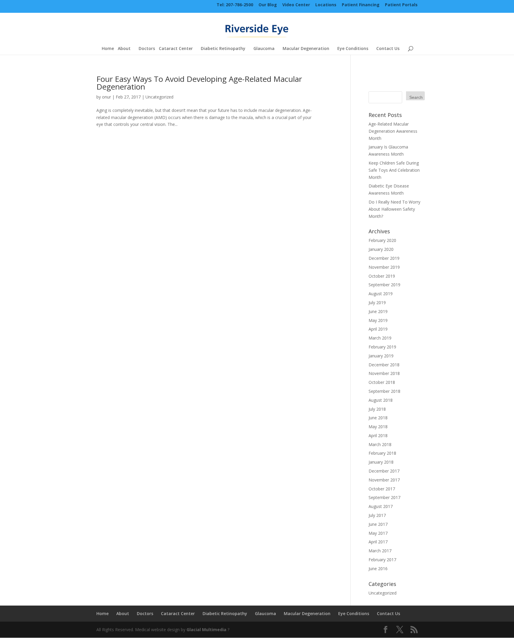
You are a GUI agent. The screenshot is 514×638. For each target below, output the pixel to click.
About (124, 48)
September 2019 (384, 284)
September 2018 (384, 391)
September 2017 (384, 497)
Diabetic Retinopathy (223, 48)
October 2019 (382, 276)
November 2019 (384, 267)
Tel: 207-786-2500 (235, 5)
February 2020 (382, 240)
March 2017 (380, 550)
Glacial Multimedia (206, 629)
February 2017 (382, 559)
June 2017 (378, 524)
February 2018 (382, 453)
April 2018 (378, 435)
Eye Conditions (352, 48)
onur (106, 97)
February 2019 (382, 347)
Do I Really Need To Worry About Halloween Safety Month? (394, 209)
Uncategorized (159, 97)
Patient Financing (361, 5)
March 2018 (380, 444)
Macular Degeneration (306, 48)
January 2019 (381, 356)
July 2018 (377, 409)
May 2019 (378, 320)
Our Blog (267, 5)
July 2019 (377, 302)
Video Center (296, 5)
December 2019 (384, 258)
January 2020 (381, 249)
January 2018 (381, 462)
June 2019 (378, 311)
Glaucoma (264, 48)
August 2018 (381, 400)
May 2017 (378, 533)
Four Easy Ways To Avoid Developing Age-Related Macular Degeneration (199, 83)
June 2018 (378, 417)
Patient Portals (401, 5)
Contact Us (387, 48)
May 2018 (378, 426)
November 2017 (384, 480)
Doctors (147, 48)
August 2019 (381, 293)
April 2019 (378, 329)
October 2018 (382, 382)
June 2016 (378, 568)
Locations (325, 5)
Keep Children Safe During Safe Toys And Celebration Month (394, 170)
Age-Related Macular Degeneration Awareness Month (393, 131)
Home (108, 48)
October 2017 (382, 489)
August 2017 (381, 506)
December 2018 (384, 365)
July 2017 (377, 515)
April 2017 (378, 542)
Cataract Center (176, 48)
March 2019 (380, 338)
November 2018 (384, 373)
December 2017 (384, 471)
